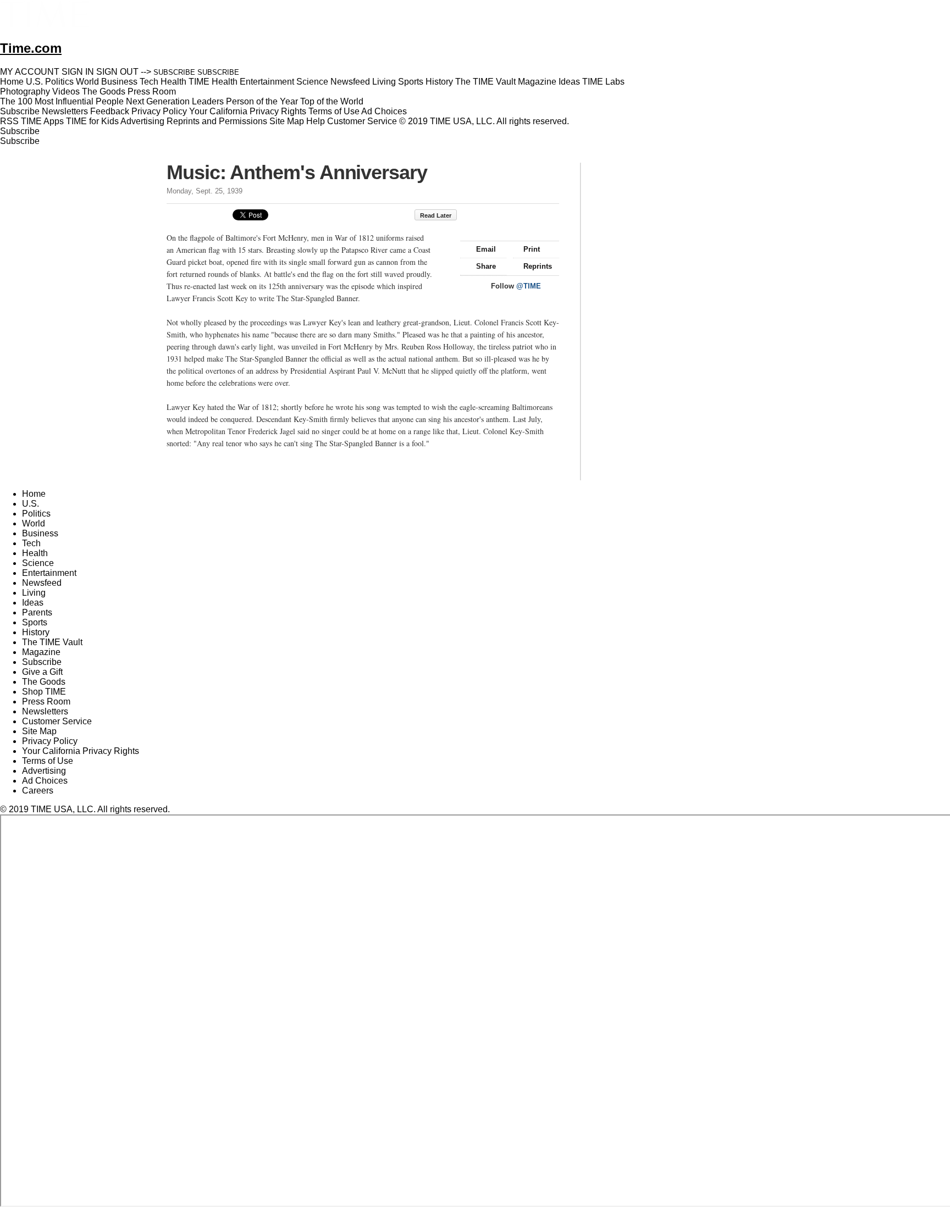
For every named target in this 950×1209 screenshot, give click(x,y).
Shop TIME (44, 691)
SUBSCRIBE (174, 72)
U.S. (30, 503)
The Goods (43, 681)
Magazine (41, 652)
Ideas (32, 602)
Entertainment (49, 573)
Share (486, 266)
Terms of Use (334, 111)
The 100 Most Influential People (62, 101)
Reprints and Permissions (217, 121)
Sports (34, 622)
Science (38, 563)
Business (40, 533)
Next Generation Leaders (175, 101)
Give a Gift (42, 671)
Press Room (46, 701)
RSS (9, 121)
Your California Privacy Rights (247, 111)
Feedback (109, 111)
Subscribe (20, 111)
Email (486, 249)
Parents (37, 612)
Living (34, 592)
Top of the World (331, 101)
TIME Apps (42, 121)
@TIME (528, 286)
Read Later (435, 215)
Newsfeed (42, 582)
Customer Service (362, 121)
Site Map (286, 121)
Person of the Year (262, 101)
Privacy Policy (159, 111)
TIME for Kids (92, 121)
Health (35, 553)
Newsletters (65, 111)
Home (34, 493)
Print (531, 249)
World (33, 523)
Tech (31, 543)
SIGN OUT (117, 71)
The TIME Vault (52, 642)
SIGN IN (78, 71)
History (35, 632)
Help (315, 121)
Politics (36, 513)
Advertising (142, 121)
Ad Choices (385, 111)
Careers (37, 790)
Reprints (537, 266)
